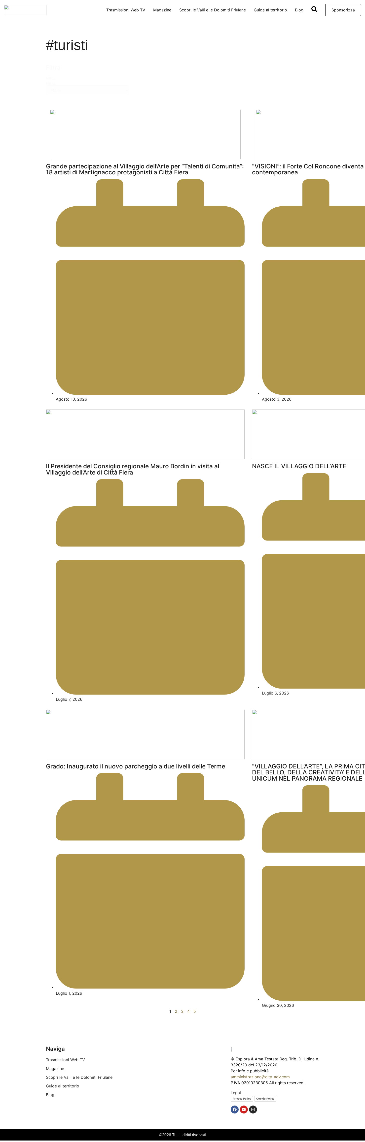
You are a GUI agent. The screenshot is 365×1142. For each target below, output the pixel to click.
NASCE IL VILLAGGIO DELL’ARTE (299, 466)
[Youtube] (244, 1109)
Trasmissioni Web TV (125, 9)
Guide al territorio (270, 9)
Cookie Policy (265, 1098)
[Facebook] (235, 1109)
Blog (299, 9)
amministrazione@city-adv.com (260, 1076)
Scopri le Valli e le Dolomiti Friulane (212, 9)
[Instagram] (253, 1109)
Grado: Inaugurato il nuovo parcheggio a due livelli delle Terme (135, 766)
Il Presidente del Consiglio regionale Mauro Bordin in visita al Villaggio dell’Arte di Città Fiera (132, 469)
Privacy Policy (242, 1098)
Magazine (162, 9)
